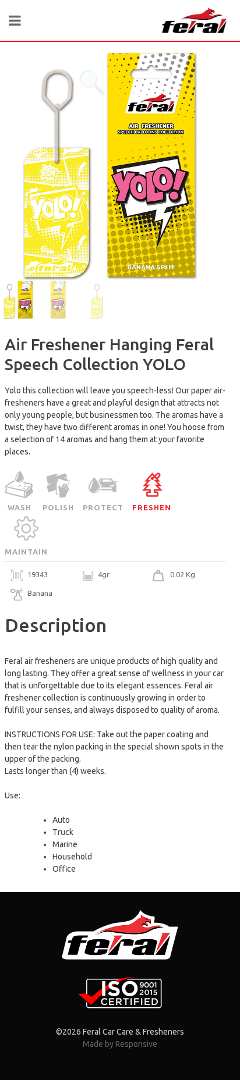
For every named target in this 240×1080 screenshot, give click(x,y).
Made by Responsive (120, 1044)
